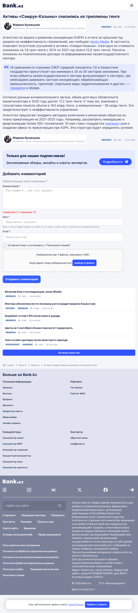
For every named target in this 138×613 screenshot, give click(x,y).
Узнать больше (76, 604)
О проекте (9, 515)
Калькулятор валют (13, 437)
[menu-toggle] (131, 5)
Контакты (9, 521)
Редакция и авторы (33, 515)
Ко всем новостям (69, 352)
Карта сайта (10, 528)
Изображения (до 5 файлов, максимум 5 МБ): (63, 254)
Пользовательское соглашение (21, 545)
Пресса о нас (45, 521)
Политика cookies (13, 569)
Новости (22, 365)
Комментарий (11, 186)
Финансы (106, 27)
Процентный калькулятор (17, 455)
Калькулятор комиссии (15, 449)
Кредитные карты (13, 411)
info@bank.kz (77, 443)
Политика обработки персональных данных (28, 563)
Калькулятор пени (12, 461)
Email (6, 231)
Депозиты (8, 405)
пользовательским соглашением (92, 566)
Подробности (112, 162)
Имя (6, 217)
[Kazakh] (123, 5)
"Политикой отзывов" (58, 245)
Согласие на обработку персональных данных (30, 551)
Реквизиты (58, 515)
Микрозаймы (10, 417)
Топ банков (76, 387)
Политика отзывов (13, 575)
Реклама (26, 521)
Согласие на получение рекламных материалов (31, 557)
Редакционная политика (45, 569)
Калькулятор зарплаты (15, 467)
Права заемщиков (49, 534)
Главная (10, 365)
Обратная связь (79, 437)
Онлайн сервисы (12, 423)
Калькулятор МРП (12, 443)
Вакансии (30, 528)
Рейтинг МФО (77, 393)
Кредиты (8, 399)
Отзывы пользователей (17, 534)
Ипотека (7, 393)
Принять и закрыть (97, 604)
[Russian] (119, 5)
